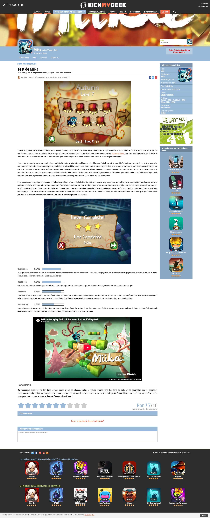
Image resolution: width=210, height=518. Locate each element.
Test (34, 57)
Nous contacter (150, 11)
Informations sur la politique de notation (145, 409)
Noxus (20, 64)
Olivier (25, 77)
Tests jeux (69, 11)
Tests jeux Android (97, 11)
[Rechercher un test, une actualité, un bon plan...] (175, 11)
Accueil (37, 11)
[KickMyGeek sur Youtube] (14, 5)
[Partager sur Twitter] (153, 77)
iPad (162, 108)
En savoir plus (89, 515)
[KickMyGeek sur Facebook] (6, 5)
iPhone (167, 108)
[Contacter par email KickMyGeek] (22, 5)
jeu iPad (33, 64)
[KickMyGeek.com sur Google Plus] (40, 452)
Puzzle (163, 95)
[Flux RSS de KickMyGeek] (18, 5)
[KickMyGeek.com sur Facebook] (36, 452)
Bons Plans (135, 11)
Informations (24, 57)
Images (54, 57)
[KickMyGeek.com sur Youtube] (43, 452)
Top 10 (123, 11)
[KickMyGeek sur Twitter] (3, 5)
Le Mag (165, 11)
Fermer (203, 515)
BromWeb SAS (185, 452)
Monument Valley (118, 153)
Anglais (163, 113)
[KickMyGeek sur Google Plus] (9, 5)
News (47, 11)
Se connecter (203, 6)
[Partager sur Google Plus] (156, 77)
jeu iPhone (26, 64)
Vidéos (112, 11)
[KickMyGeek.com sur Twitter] (32, 452)
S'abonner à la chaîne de (125, 380)
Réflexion (170, 95)
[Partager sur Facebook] (150, 77)
